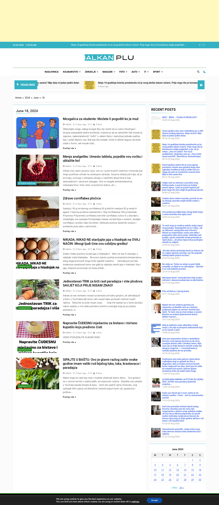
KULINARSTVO (70, 72)
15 (192, 469)
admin (68, 124)
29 (192, 479)
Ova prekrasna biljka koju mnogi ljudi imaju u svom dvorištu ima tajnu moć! (182, 213)
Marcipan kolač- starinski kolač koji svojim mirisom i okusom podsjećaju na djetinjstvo (182, 278)
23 (200, 474)
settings (135, 501)
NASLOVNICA (52, 72)
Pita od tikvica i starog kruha (175, 291)
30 (200, 479)
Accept (154, 500)
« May (174, 487)
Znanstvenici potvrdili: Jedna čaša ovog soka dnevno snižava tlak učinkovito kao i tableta (181, 431)
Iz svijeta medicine (26, 183)
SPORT (156, 72)
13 (177, 469)
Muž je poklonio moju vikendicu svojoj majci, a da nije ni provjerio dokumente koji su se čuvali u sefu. (182, 327)
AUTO (134, 72)
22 (192, 474)
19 (170, 474)
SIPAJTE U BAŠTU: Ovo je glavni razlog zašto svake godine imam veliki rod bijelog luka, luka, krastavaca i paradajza (101, 364)
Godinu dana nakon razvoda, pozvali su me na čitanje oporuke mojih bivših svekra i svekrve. (182, 200)
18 (162, 474)
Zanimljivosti (24, 266)
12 (170, 469)
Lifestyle (22, 145)
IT (145, 72)
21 (185, 474)
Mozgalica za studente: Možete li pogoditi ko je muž (101, 119)
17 (155, 474)
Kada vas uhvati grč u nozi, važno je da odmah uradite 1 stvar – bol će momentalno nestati (182, 395)
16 (200, 469)
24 (155, 479)
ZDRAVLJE (90, 72)
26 (170, 479)
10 (155, 469)
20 (177, 474)
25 (162, 479)
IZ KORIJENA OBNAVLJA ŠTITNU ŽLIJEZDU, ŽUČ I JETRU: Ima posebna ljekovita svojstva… (183, 381)
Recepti (21, 225)
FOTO (122, 72)
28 (185, 479)
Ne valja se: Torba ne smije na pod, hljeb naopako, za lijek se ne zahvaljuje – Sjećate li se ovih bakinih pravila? (182, 266)
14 (185, 469)
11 (162, 469)
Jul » (181, 487)
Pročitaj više (68, 148)
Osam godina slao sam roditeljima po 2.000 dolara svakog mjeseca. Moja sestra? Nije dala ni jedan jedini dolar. (182, 133)
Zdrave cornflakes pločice (82, 198)
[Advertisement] (89, 21)
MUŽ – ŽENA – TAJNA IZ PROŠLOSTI (179, 117)
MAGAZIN (107, 72)
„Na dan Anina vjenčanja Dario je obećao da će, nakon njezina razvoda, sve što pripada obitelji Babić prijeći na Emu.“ (183, 253)
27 (177, 479)
